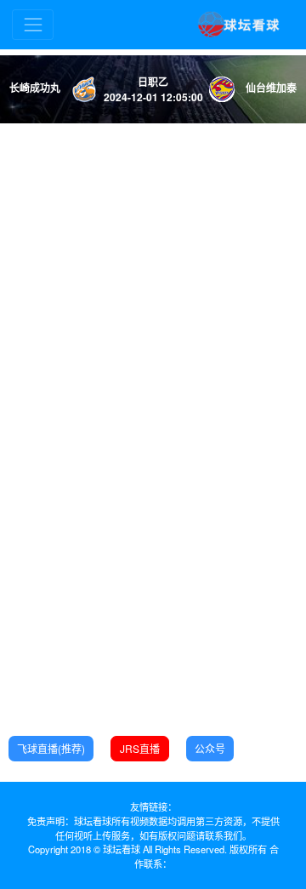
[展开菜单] (33, 24)
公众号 (210, 748)
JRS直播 (140, 748)
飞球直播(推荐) (51, 748)
